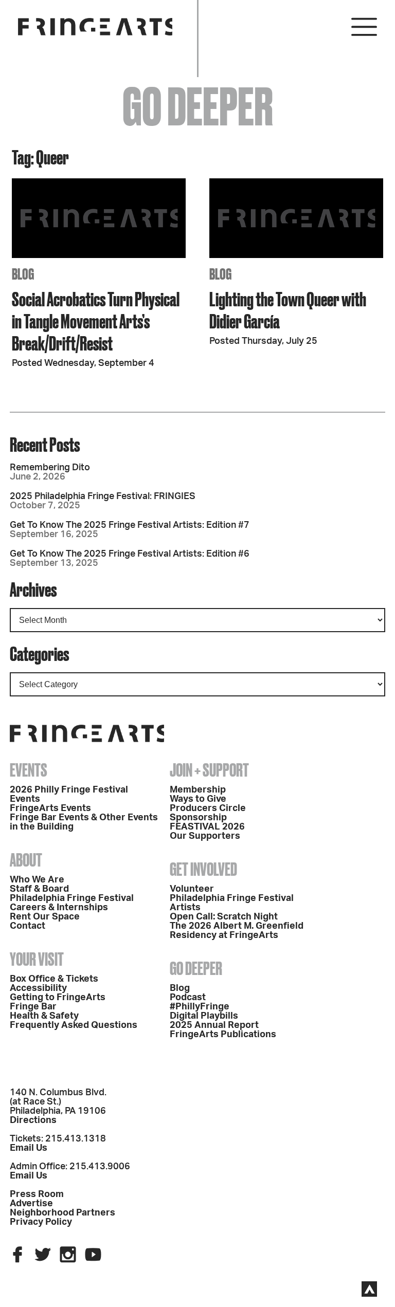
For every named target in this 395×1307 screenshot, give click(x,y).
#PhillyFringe (199, 1006)
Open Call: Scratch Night (224, 917)
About (26, 860)
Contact (27, 926)
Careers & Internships (59, 907)
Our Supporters (205, 836)
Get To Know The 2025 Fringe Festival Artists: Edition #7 (129, 525)
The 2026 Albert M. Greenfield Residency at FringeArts (236, 931)
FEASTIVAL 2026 (207, 827)
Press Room (37, 1194)
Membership (198, 790)
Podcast (188, 997)
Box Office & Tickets (54, 979)
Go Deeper (196, 968)
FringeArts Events (50, 808)
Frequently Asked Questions (73, 1025)
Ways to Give (198, 799)
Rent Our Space (45, 917)
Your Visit (37, 959)
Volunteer (192, 889)
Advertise (31, 1203)
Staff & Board (39, 889)
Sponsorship (198, 817)
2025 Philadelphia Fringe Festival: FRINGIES (102, 496)
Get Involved (203, 869)
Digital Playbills (204, 1016)
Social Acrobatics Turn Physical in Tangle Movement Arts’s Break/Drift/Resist (95, 321)
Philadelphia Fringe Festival (72, 898)
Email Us (28, 1148)
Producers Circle (208, 808)
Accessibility (38, 988)
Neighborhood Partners (62, 1213)
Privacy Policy (41, 1222)
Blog (180, 988)
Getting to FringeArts (57, 997)
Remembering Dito (50, 467)
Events (28, 770)
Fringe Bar (33, 1006)
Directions (33, 1120)
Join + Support (209, 770)
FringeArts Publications (223, 1034)
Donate (248, 402)
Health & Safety (44, 1016)
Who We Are (37, 880)
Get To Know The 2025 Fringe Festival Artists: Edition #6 (129, 554)
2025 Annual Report (214, 1025)
